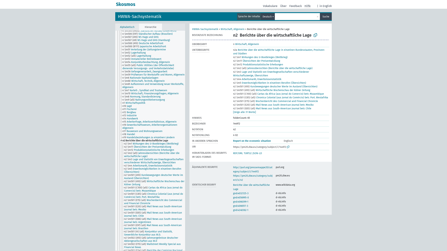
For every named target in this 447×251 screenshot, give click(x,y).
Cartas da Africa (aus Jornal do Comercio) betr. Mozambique (278, 93)
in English (326, 6)
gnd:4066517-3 (240, 205)
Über (283, 6)
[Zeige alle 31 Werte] (244, 112)
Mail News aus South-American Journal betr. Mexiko (273, 104)
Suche (326, 16)
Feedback (295, 6)
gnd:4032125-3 (240, 193)
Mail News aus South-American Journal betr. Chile (272, 108)
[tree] (150, 141)
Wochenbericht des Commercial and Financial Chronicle (275, 101)
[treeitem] (150, 30)
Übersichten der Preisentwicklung (256, 60)
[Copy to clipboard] (315, 35)
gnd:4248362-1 (240, 210)
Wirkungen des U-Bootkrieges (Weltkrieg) (260, 57)
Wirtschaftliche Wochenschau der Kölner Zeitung (271, 90)
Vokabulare (270, 6)
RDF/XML (238, 153)
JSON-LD (257, 153)
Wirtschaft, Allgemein (232, 29)
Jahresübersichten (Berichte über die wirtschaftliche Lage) (273, 68)
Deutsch (267, 16)
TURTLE (248, 153)
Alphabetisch (127, 27)
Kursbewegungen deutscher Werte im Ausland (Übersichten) (275, 86)
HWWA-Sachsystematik (139, 16)
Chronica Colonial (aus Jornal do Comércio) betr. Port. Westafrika (280, 97)
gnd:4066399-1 (240, 201)
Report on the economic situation (252, 140)
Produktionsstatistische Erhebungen (258, 64)
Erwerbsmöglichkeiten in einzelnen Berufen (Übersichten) (269, 82)
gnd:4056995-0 (241, 197)
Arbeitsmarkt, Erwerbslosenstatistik (257, 79)
